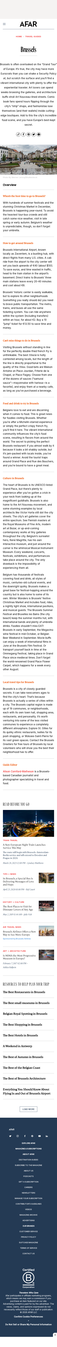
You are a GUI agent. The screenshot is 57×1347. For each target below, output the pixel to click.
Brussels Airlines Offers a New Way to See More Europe (19, 933)
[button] (28, 1316)
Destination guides (28, 1160)
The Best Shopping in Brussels (22, 1024)
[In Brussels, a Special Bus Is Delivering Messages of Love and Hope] (46, 878)
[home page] (28, 24)
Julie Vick (28, 914)
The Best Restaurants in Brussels (24, 992)
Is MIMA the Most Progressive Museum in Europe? (19, 957)
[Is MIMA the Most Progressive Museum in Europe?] (46, 955)
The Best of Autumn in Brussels (23, 1057)
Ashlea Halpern (9, 967)
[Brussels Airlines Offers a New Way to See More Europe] (46, 931)
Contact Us (29, 1253)
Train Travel (10, 840)
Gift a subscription (28, 1182)
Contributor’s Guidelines (29, 1204)
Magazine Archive (28, 1215)
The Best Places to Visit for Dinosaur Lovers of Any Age (18, 908)
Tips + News (9, 874)
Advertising (29, 1220)
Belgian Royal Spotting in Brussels (25, 1013)
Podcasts (28, 1176)
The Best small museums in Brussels (26, 1003)
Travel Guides (33, 36)
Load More (28, 1109)
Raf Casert (30, 889)
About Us (28, 1171)
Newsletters (28, 1193)
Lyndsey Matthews (35, 862)
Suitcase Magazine (28, 1242)
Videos (28, 1209)
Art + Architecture (14, 951)
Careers (28, 1187)
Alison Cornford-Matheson (18, 771)
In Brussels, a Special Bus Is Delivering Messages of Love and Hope (18, 881)
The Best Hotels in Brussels (20, 1035)
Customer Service (28, 1231)
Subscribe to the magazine (28, 1165)
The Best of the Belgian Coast (21, 1067)
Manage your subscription (28, 1198)
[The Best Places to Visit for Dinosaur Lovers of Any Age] (46, 906)
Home (19, 36)
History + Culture (13, 902)
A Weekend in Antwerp (17, 1046)
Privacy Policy (28, 1237)
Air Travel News (12, 927)
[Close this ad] (55, 1335)
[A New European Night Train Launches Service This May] (28, 823)
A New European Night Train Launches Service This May (24, 846)
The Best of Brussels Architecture (24, 1078)
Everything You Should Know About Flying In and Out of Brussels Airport (26, 1091)
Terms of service (28, 1248)
